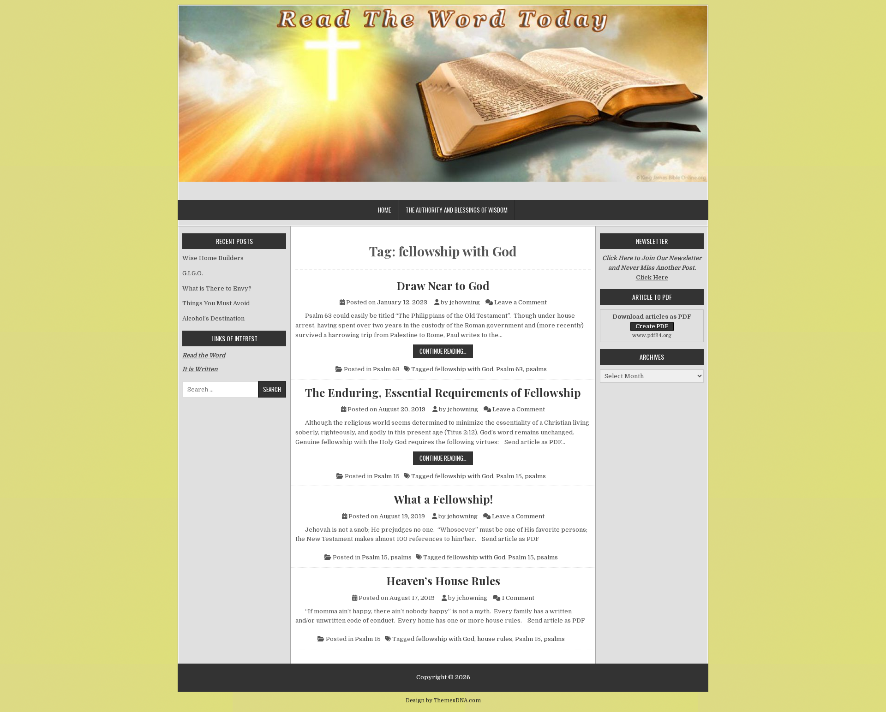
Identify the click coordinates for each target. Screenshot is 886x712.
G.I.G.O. (192, 273)
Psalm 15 (387, 476)
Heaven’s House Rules (443, 581)
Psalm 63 (386, 369)
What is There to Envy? (216, 288)
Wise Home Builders (213, 258)
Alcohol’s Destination (213, 318)
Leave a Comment (520, 302)
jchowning (464, 302)
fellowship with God (464, 369)
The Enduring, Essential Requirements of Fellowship (443, 392)
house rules (494, 638)
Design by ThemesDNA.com (443, 700)
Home (384, 209)
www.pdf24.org (651, 335)
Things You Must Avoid (216, 303)
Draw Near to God (443, 285)
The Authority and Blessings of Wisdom (457, 209)
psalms (536, 369)
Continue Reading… (446, 351)
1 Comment (518, 597)
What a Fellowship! (443, 499)
